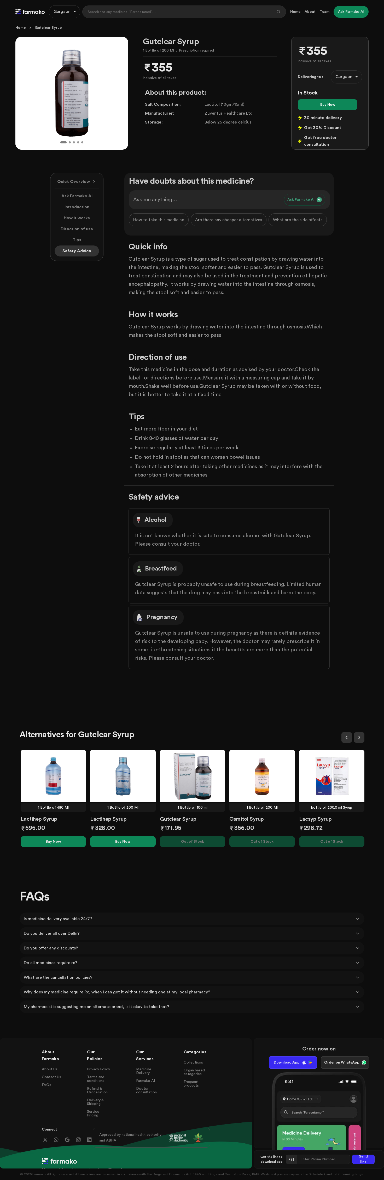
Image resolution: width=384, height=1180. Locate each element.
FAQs (46, 1085)
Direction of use (77, 229)
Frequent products (191, 1083)
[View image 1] (63, 142)
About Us (49, 1069)
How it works (77, 218)
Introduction (77, 207)
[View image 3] (74, 142)
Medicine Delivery (143, 1071)
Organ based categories (194, 1072)
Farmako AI (145, 1081)
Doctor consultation (146, 1090)
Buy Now (327, 105)
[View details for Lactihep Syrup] (53, 776)
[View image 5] (82, 142)
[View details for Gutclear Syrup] (192, 776)
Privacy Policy (98, 1069)
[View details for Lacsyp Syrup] (331, 776)
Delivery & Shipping (95, 1102)
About (310, 12)
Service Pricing (93, 1113)
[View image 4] (78, 142)
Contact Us (51, 1077)
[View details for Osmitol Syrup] (262, 776)
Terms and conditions (95, 1079)
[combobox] (64, 11)
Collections (193, 1062)
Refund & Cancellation (97, 1090)
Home (295, 12)
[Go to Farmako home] (30, 11)
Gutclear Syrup (48, 28)
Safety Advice (76, 251)
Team (324, 12)
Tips (77, 240)
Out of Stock (192, 841)
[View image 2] (70, 142)
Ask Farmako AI (76, 196)
